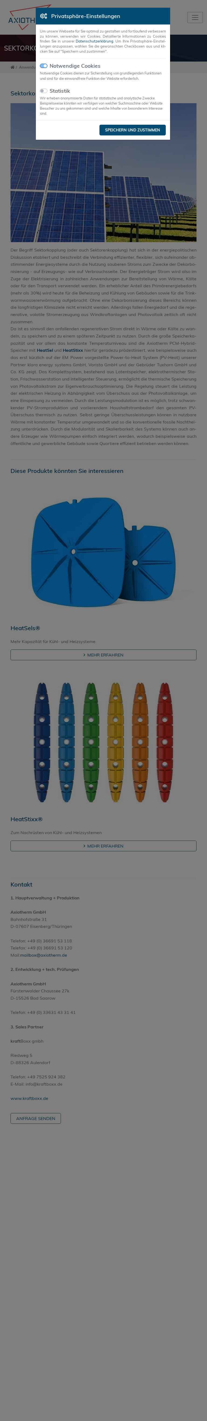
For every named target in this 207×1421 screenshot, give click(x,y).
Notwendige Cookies (75, 66)
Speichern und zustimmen (132, 130)
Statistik (60, 91)
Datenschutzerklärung (94, 41)
